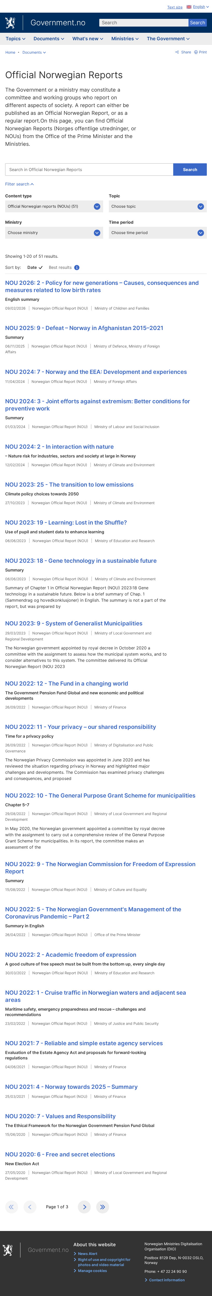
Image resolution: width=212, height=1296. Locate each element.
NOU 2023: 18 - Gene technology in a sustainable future (81, 560)
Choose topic (123, 206)
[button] (34, 52)
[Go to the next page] (84, 1207)
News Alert (87, 1253)
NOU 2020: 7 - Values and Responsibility (60, 1116)
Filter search (17, 184)
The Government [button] (166, 38)
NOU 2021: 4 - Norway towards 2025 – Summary (71, 1086)
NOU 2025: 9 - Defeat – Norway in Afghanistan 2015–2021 (84, 328)
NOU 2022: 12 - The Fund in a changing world (66, 683)
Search (197, 22)
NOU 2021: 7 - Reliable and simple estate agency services (84, 1043)
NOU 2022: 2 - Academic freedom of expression (70, 954)
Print (203, 52)
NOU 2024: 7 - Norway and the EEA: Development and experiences (96, 371)
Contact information (167, 1280)
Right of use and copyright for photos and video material (104, 1262)
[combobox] (144, 23)
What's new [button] (86, 38)
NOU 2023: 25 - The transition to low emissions (69, 484)
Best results (64, 267)
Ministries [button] (123, 38)
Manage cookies (92, 1270)
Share (185, 52)
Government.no (58, 22)
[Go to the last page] (102, 1207)
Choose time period (129, 232)
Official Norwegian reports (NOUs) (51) (43, 206)
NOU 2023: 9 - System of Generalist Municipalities (73, 623)
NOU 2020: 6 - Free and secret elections (60, 1154)
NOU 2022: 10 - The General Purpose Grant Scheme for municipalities (100, 795)
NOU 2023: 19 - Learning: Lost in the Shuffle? (66, 522)
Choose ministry (23, 232)
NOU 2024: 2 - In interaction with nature (59, 446)
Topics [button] (14, 38)
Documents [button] (47, 38)
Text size (175, 7)
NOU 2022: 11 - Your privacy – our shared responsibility (80, 726)
